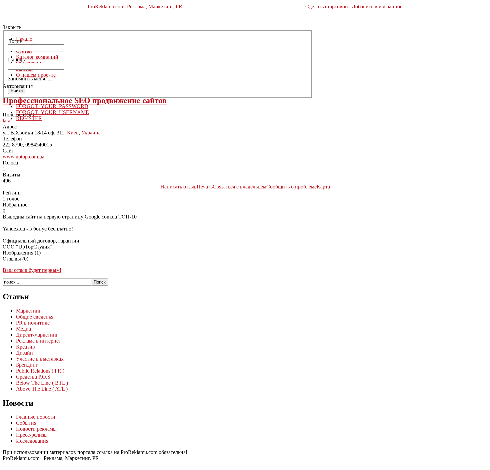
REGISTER (29, 118)
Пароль (16, 59)
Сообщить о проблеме (291, 186)
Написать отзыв (178, 186)
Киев (73, 132)
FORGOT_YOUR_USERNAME (52, 112)
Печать (205, 186)
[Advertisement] (245, 21)
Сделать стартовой (326, 6)
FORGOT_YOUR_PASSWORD (52, 106)
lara (6, 120)
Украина (91, 132)
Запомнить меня (26, 78)
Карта (323, 186)
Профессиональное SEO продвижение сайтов (85, 100)
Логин (15, 41)
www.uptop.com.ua (23, 156)
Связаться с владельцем (239, 186)
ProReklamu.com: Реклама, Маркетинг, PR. (136, 6)
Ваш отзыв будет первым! (32, 270)
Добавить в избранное (377, 6)
